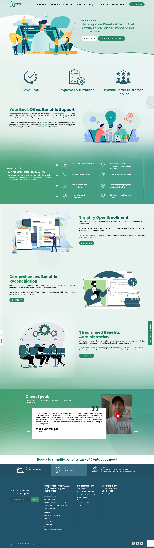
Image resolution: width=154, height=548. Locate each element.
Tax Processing (49, 508)
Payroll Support (49, 500)
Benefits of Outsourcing (61, 4)
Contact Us (103, 4)
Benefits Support (50, 497)
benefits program (58, 114)
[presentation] (28, 431)
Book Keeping (106, 494)
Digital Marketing (83, 497)
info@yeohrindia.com (33, 470)
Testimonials (48, 521)
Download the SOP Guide (111, 38)
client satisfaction (113, 350)
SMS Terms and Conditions (53, 530)
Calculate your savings (150, 333)
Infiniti (38, 413)
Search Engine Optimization (86, 494)
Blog (91, 4)
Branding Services (83, 503)
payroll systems (45, 125)
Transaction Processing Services (55, 505)
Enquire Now (137, 4)
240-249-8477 (68, 471)
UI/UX (79, 506)
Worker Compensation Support (55, 502)
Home (84, 32)
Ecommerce (81, 500)
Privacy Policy (49, 527)
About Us (81, 4)
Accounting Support (51, 494)
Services (40, 4)
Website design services (85, 491)
